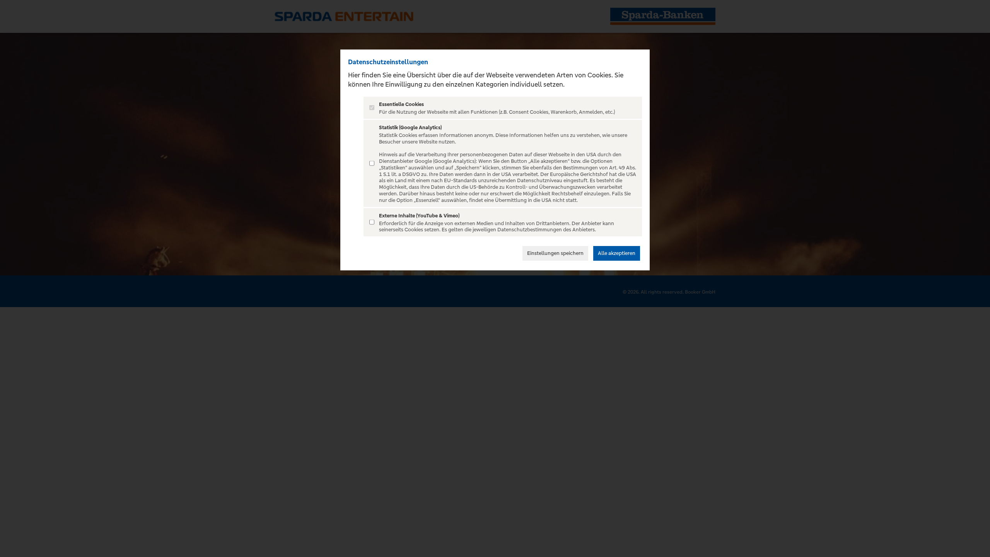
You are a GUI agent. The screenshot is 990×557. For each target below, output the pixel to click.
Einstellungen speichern (555, 253)
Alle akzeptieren (616, 253)
